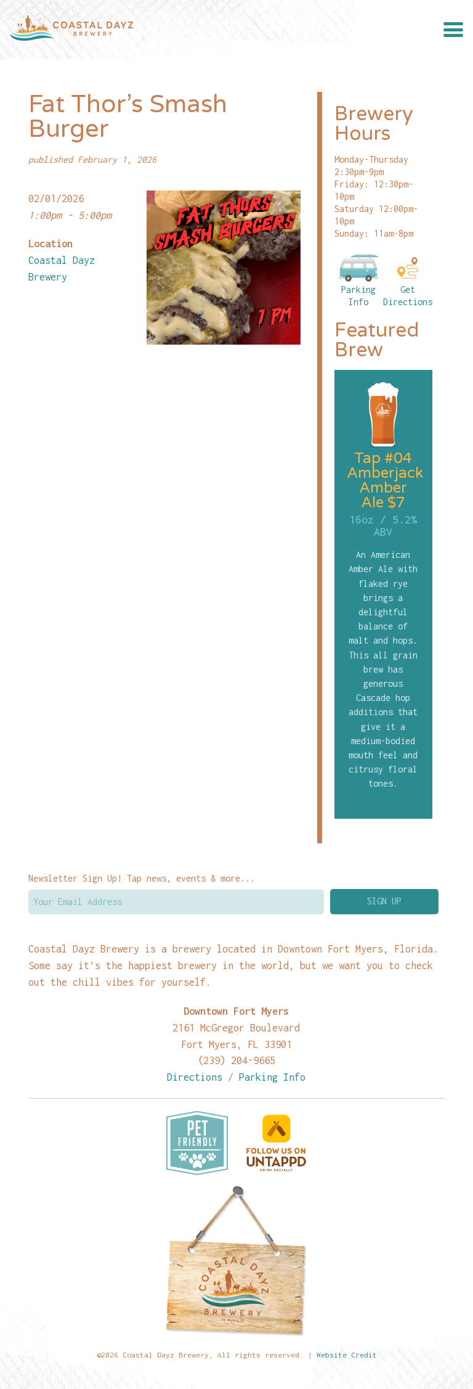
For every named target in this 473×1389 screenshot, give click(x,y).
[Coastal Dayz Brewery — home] (71, 29)
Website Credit (347, 1354)
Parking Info (358, 295)
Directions (194, 1077)
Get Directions (407, 295)
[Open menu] (453, 29)
